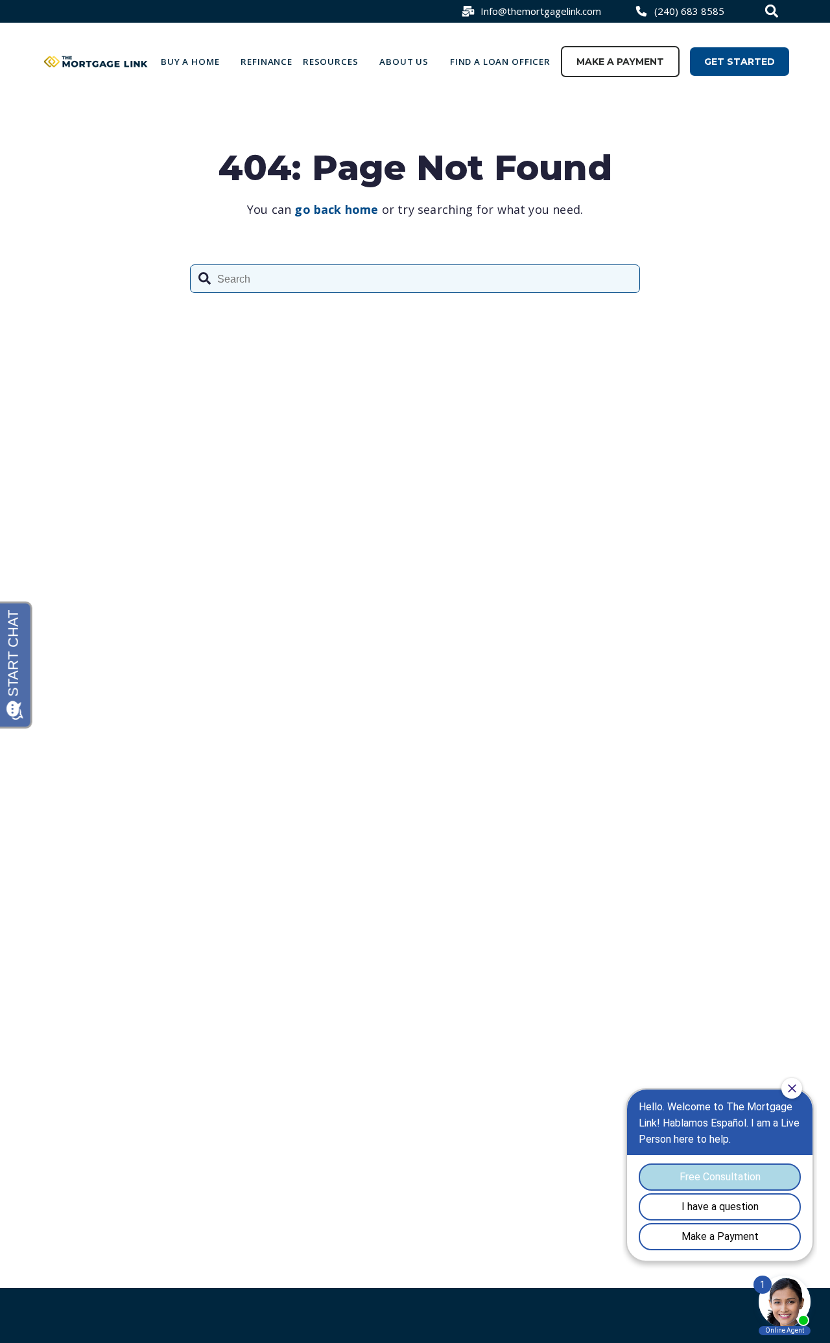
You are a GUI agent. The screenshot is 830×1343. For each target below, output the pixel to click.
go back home (336, 209)
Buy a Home (190, 61)
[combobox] (773, 11)
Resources (331, 61)
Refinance (266, 61)
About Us (404, 61)
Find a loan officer (500, 61)
